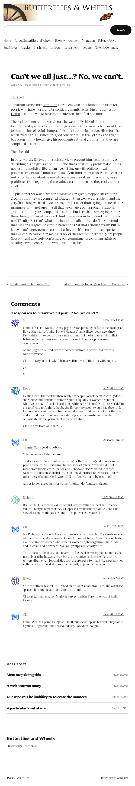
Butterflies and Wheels (31, 738)
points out (50, 104)
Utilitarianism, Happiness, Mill (30, 284)
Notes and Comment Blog (56, 84)
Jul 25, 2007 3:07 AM (113, 320)
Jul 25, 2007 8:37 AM (113, 388)
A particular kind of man (27, 708)
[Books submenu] (64, 40)
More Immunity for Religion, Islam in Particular (94, 284)
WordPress (122, 777)
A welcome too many (24, 686)
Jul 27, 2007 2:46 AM (113, 578)
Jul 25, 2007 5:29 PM (113, 439)
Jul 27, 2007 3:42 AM (113, 614)
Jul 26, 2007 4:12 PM (113, 526)
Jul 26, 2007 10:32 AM (113, 497)
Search (121, 30)
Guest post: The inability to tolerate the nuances (46, 697)
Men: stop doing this (24, 674)
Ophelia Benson (31, 84)
